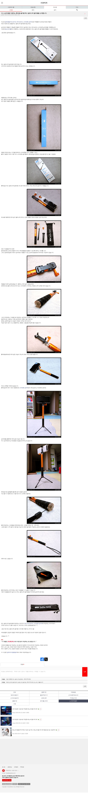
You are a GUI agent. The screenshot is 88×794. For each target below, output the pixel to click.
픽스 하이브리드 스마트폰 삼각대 (33, 623)
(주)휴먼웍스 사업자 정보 (11, 770)
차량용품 (73, 692)
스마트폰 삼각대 (23, 387)
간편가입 (10, 767)
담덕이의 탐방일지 (12, 652)
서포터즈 (44, 3)
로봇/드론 (43, 698)
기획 (14, 704)
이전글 (22, 682)
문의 (33, 10)
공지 (55, 10)
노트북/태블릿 (73, 701)
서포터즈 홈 (11, 7)
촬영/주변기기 (44, 695)
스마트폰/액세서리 (73, 695)
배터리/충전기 (14, 695)
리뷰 (11, 10)
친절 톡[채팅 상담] (7, 780)
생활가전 (14, 701)
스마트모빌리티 (14, 698)
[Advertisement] (44, 751)
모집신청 (33, 7)
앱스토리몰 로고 (3, 771)
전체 (14, 692)
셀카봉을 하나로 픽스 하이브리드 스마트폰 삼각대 (18, 22)
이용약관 (15, 784)
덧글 (22, 664)
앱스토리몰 (8, 29)
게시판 (55, 7)
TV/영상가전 (73, 698)
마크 (77, 7)
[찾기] (77, 10)
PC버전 (22, 767)
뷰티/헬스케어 (44, 701)
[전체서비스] (2, 3)
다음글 (16, 679)
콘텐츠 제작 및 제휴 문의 (24, 784)
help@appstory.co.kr (10, 773)
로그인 (3, 767)
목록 (85, 18)
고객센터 (16, 767)
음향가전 (44, 692)
